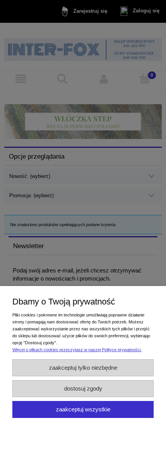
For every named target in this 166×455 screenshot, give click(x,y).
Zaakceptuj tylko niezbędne (83, 367)
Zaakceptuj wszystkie (83, 409)
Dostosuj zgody (83, 388)
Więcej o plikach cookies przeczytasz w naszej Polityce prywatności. (77, 349)
